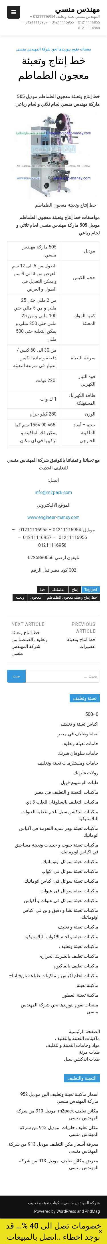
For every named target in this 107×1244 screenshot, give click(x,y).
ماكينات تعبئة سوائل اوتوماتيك (70, 861)
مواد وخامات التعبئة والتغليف (73, 1045)
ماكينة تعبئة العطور (80, 995)
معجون (35, 597)
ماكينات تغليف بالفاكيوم (76, 966)
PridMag (92, 1211)
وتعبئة (19, 597)
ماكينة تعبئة (87, 985)
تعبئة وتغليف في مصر (78, 733)
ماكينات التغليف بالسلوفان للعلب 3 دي (62, 802)
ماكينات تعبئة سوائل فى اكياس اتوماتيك (61, 881)
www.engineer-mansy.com (53, 517)
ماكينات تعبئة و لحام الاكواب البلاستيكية (61, 936)
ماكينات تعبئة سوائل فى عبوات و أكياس (61, 900)
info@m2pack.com (53, 492)
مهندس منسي (77, 9)
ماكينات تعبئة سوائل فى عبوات (69, 891)
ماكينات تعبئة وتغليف (78, 946)
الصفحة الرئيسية (84, 1031)
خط (42, 589)
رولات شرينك (85, 772)
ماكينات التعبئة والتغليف (77, 1038)
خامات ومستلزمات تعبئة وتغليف (68, 763)
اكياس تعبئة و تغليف (79, 724)
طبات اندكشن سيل (82, 1059)
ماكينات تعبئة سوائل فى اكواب (69, 871)
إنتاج (75, 589)
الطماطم (58, 589)
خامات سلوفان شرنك (78, 753)
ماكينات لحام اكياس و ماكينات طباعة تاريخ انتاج (53, 975)
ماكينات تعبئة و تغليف (78, 927)
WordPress (66, 1211)
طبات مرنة (89, 1052)
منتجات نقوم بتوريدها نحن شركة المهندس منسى (53, 49)
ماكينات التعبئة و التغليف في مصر (66, 792)
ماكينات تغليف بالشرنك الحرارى (68, 956)
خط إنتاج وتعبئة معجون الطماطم (72, 597)
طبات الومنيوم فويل (79, 782)
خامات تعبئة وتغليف (79, 743)
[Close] (100, 1231)
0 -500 (91, 714)
